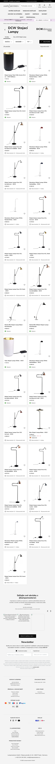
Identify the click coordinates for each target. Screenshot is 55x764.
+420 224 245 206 (15, 682)
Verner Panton (15, 744)
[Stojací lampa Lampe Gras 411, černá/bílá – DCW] (40, 532)
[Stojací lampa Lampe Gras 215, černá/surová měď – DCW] (40, 102)
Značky (11, 23)
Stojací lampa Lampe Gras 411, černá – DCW (15, 111)
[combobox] (28, 5)
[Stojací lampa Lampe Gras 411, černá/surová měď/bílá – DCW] (15, 496)
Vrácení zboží (15, 693)
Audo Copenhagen (15, 743)
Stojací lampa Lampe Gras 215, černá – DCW (15, 577)
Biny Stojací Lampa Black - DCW (38, 432)
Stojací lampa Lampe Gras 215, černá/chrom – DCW (13, 183)
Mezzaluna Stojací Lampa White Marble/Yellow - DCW (38, 76)
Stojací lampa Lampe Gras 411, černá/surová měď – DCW (38, 397)
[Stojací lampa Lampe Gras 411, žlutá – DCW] (40, 245)
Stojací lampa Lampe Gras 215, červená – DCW (13, 433)
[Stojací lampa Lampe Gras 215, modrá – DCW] (40, 496)
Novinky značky (40, 733)
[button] (24, 70)
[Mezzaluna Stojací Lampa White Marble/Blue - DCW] (40, 174)
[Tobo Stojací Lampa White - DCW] (15, 352)
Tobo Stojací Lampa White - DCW (14, 360)
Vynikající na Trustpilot (14, 1)
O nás (15, 731)
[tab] (8, 41)
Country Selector (15, 736)
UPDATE (42, 20)
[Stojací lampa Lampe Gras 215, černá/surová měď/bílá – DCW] (15, 138)
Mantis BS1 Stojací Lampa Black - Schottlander (14, 325)
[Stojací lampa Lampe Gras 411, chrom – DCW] (40, 461)
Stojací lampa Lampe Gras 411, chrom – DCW (38, 470)
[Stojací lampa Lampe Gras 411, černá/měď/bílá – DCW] (15, 461)
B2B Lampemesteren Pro (40, 735)
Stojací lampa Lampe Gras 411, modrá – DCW (13, 254)
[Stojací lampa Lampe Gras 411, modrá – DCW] (15, 245)
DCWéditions (16, 23)
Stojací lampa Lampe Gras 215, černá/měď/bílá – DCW (38, 290)
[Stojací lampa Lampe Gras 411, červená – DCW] (40, 209)
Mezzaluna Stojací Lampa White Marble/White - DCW (13, 218)
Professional (30, 17)
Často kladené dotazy (15, 685)
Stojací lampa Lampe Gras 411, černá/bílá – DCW (38, 541)
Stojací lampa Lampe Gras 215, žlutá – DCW (15, 290)
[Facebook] (10, 720)
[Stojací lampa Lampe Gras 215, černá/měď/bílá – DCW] (40, 280)
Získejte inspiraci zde (26, 636)
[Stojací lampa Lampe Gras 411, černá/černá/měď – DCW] (15, 388)
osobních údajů (36, 667)
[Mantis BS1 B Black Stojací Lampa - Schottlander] (40, 316)
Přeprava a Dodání (15, 691)
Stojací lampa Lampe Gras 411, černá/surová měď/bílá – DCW (13, 506)
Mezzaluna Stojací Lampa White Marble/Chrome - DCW (13, 541)
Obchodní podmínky (15, 733)
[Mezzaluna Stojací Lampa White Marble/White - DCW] (15, 209)
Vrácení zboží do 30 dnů (40, 693)
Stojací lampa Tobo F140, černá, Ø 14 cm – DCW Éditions (15, 76)
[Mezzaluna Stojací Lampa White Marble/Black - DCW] (40, 352)
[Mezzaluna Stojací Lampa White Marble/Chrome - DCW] (15, 532)
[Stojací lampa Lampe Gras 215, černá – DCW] (15, 567)
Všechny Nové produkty (15, 749)
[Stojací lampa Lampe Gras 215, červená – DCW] (15, 424)
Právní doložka (15, 732)
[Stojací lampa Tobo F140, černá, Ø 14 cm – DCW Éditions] (15, 66)
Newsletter (40, 691)
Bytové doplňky (15, 747)
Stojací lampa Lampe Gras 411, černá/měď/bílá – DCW (13, 470)
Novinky (44, 14)
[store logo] (11, 6)
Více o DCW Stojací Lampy (19, 37)
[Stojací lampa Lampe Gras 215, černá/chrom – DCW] (15, 174)
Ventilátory (43, 11)
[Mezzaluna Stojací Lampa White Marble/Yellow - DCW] (40, 66)
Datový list (34, 437)
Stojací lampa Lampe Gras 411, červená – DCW (38, 218)
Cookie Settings (40, 732)
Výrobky (7, 37)
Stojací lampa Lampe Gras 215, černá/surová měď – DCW (38, 111)
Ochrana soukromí (15, 735)
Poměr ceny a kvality (15, 746)
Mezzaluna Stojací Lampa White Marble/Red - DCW (38, 147)
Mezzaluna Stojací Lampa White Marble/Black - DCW (38, 361)
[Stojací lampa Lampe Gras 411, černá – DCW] (15, 102)
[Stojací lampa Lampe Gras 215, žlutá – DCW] (15, 280)
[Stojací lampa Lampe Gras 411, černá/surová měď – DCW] (40, 388)
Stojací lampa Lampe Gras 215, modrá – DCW (38, 506)
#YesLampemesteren (40, 731)
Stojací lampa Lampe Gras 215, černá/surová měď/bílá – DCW (13, 147)
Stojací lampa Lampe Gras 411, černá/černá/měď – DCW (13, 397)
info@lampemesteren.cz (15, 683)
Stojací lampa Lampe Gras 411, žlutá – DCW (39, 254)
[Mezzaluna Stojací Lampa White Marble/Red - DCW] (40, 138)
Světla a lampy (6, 23)
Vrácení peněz (15, 694)
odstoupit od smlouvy (15, 696)
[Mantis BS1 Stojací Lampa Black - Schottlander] (15, 316)
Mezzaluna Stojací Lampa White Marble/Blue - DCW (38, 183)
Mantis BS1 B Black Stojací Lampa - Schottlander (39, 325)
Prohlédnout (18, 20)
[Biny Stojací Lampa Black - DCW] (40, 424)
